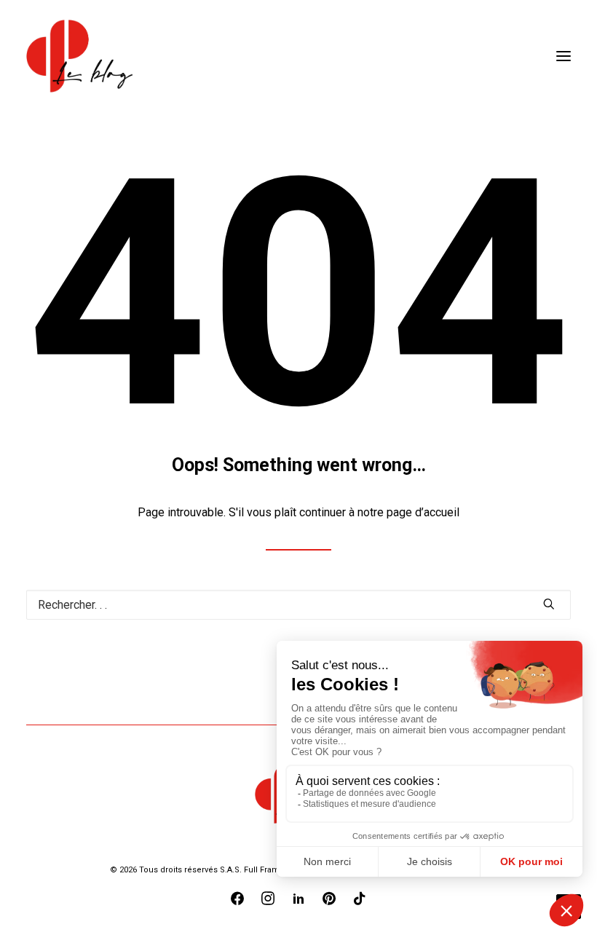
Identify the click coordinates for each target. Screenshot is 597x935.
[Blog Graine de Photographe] (80, 56)
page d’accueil (423, 512)
